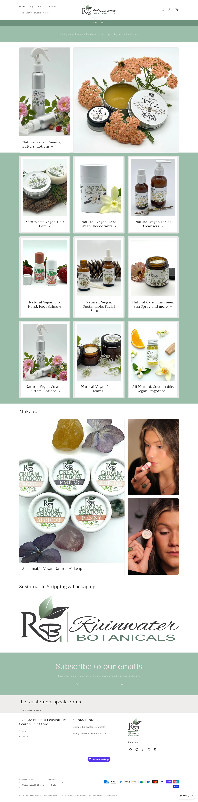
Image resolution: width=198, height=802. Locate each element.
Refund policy (66, 795)
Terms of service (95, 795)
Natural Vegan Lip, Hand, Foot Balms (44, 304)
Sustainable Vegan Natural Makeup (52, 569)
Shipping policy (111, 795)
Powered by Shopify (51, 795)
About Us (23, 736)
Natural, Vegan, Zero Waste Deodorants (99, 224)
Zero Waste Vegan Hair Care (44, 224)
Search (22, 731)
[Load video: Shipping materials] (99, 620)
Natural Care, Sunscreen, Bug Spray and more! (153, 304)
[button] (163, 10)
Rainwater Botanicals (34, 795)
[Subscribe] (122, 684)
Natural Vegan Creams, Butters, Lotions (41, 144)
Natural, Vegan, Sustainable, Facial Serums (99, 306)
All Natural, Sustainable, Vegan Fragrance (153, 389)
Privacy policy (80, 795)
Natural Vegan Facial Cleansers (153, 224)
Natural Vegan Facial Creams (99, 389)
